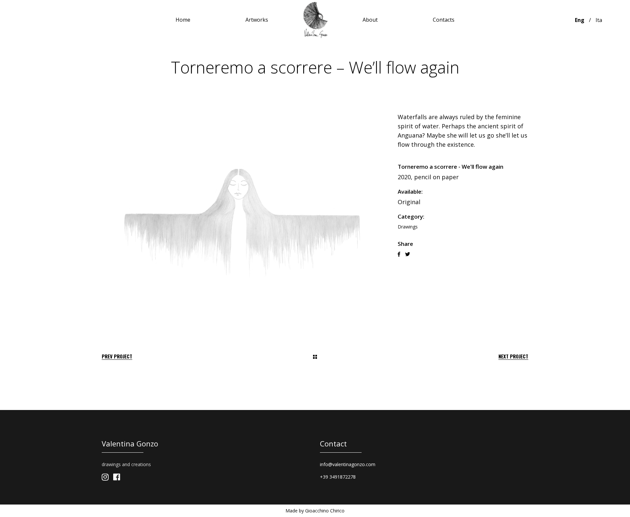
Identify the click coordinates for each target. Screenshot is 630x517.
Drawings (408, 227)
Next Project (513, 356)
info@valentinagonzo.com (347, 464)
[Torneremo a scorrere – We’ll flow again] (242, 217)
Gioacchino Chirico (325, 510)
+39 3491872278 (338, 477)
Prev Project (117, 356)
